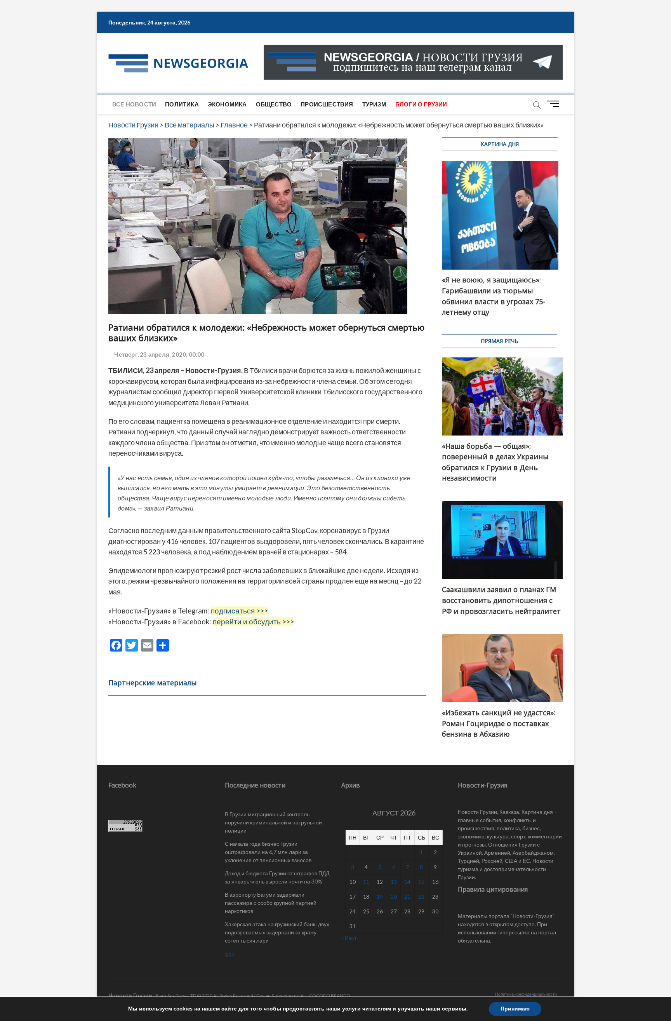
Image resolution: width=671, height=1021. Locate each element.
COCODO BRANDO (329, 995)
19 (380, 896)
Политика (182, 104)
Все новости (134, 104)
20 (394, 896)
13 (394, 881)
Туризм (374, 104)
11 (366, 881)
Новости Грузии (130, 995)
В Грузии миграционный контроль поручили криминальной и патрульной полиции (273, 822)
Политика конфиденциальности (526, 994)
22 (421, 896)
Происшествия (327, 104)
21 (407, 896)
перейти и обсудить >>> (253, 621)
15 (421, 881)
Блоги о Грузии (421, 104)
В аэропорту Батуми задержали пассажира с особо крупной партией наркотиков (270, 902)
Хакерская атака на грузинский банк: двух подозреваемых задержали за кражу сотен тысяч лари (277, 932)
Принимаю (515, 1008)
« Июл (348, 937)
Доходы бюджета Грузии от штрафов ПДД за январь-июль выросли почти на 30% (277, 877)
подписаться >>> (239, 610)
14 (407, 881)
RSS (230, 955)
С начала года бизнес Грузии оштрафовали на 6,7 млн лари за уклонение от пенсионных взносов (268, 851)
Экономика (227, 104)
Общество (274, 104)
